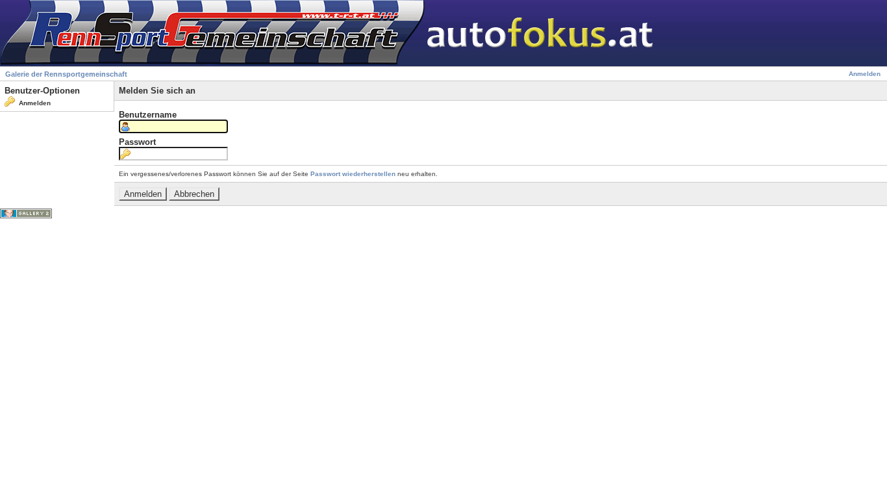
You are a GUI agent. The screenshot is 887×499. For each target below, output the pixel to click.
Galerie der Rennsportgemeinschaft (66, 74)
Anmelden (865, 73)
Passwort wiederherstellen (352, 173)
